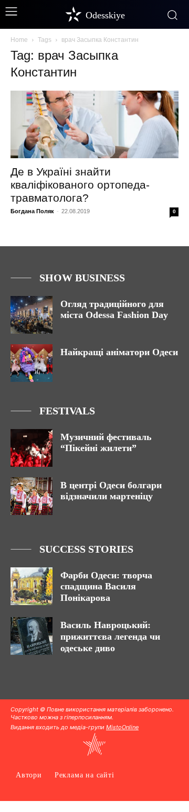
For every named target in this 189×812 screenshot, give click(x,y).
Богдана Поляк (32, 211)
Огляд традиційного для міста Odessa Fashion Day (114, 310)
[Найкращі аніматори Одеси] (31, 363)
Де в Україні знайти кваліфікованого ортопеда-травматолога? (80, 185)
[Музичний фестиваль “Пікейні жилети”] (31, 448)
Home (19, 39)
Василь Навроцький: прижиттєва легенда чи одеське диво (110, 636)
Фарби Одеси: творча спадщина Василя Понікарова (106, 586)
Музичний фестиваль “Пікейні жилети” (106, 443)
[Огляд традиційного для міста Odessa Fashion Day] (31, 315)
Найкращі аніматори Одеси (119, 352)
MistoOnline (122, 727)
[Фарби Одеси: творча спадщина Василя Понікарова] (31, 586)
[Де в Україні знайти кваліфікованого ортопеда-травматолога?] (94, 124)
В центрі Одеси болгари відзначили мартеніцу (111, 491)
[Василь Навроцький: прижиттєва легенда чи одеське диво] (31, 636)
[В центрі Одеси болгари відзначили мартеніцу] (31, 496)
